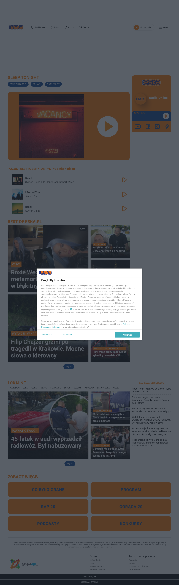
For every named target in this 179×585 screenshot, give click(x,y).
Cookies (56, 327)
